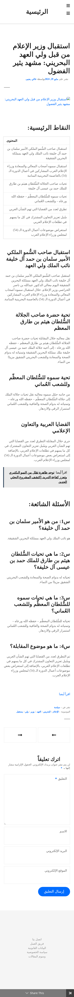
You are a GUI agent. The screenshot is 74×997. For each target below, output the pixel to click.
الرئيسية (37, 11)
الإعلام (56, 711)
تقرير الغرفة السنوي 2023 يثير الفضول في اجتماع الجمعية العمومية (20, 735)
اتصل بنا (37, 939)
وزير (32, 711)
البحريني (47, 711)
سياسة (57, 707)
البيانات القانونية (37, 948)
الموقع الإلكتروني (56, 870)
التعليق (63, 779)
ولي (26, 711)
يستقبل (19, 711)
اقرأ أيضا (64, 694)
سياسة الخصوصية (37, 952)
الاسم (63, 831)
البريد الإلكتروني (56, 851)
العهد (39, 711)
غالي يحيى (31, 79)
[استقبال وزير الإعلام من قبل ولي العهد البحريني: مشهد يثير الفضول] (37, 99)
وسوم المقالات (37, 956)
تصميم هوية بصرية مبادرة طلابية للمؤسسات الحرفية (54, 735)
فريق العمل (37, 943)
